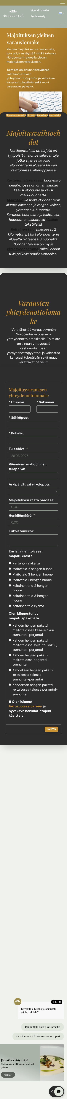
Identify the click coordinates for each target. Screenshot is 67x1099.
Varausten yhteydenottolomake (33, 312)
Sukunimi (45, 402)
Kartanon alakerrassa (25, 180)
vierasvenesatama (22, 249)
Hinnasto (31, 115)
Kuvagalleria (42, 115)
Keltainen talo (23, 229)
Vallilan (52, 219)
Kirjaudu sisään (40, 10)
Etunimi (16, 402)
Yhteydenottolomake (16, 115)
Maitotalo (15, 200)
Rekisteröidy (38, 16)
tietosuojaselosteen (25, 706)
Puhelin (16, 433)
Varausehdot (55, 115)
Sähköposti (19, 417)
